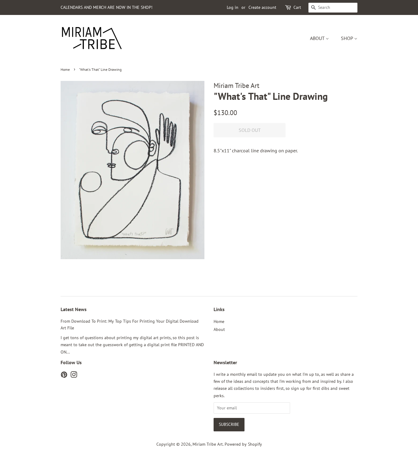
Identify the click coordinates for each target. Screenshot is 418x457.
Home (65, 69)
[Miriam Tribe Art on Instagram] (73, 376)
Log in (232, 7)
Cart (297, 7)
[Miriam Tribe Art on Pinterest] (64, 376)
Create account (262, 7)
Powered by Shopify (243, 444)
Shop (347, 38)
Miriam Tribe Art (207, 444)
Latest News (74, 309)
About (318, 38)
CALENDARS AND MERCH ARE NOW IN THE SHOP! (106, 7)
